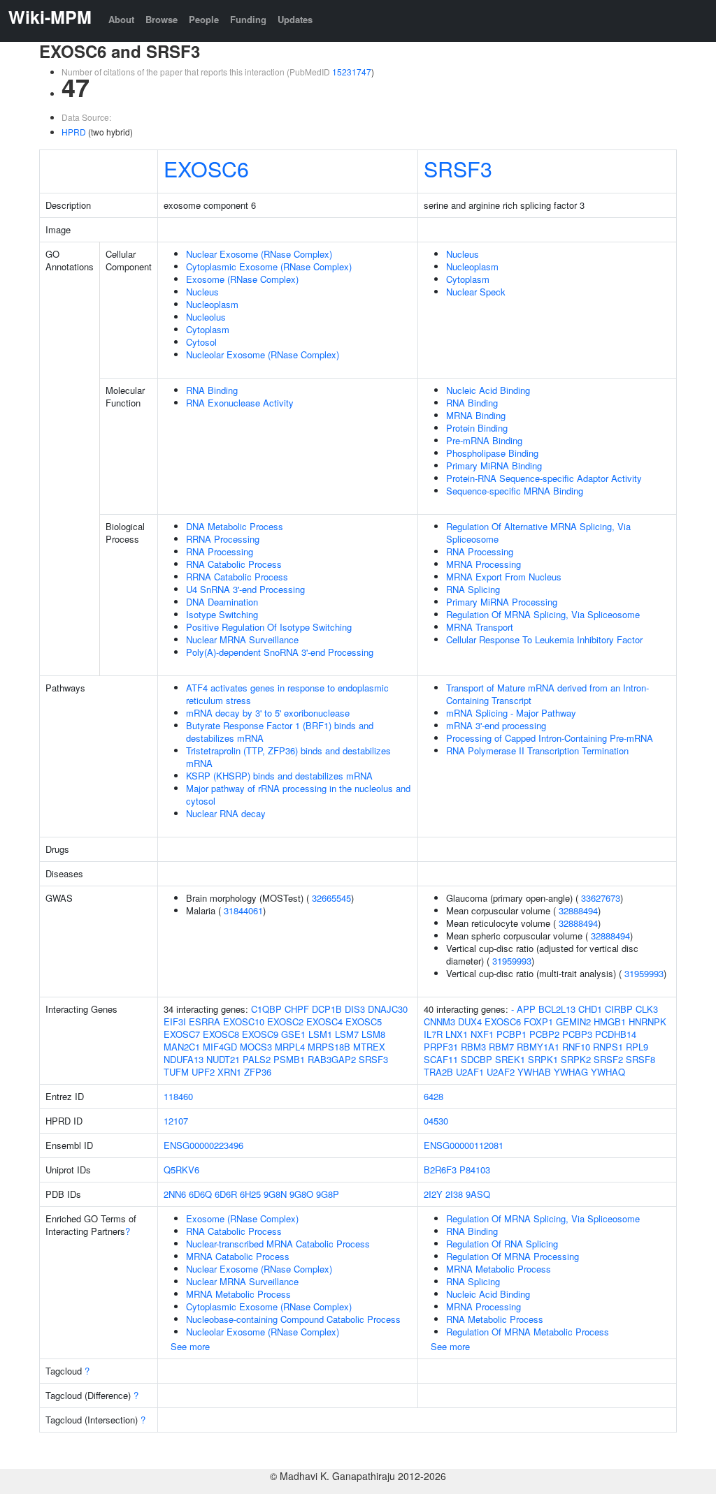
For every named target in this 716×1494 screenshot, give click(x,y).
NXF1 (482, 1034)
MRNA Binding (476, 415)
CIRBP (619, 1009)
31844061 (243, 910)
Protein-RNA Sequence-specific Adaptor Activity (544, 478)
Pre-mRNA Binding (484, 440)
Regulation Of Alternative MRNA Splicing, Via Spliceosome (538, 532)
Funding (248, 19)
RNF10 (576, 1046)
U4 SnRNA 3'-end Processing (245, 589)
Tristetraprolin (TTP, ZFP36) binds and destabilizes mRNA (288, 757)
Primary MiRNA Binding (494, 465)
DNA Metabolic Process (234, 526)
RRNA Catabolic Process (237, 576)
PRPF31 (441, 1046)
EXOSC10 (243, 1021)
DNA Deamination (222, 601)
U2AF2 (501, 1071)
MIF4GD (220, 1046)
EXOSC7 (182, 1034)
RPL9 (637, 1046)
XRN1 (229, 1071)
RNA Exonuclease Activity (240, 402)
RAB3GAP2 (332, 1059)
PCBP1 (511, 1034)
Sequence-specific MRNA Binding (514, 490)
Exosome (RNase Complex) (242, 279)
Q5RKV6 (181, 1169)
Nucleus (202, 291)
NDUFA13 (183, 1059)
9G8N (275, 1194)
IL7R (433, 1034)
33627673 (600, 898)
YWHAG (571, 1071)
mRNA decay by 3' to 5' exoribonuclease (268, 712)
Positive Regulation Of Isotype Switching (269, 627)
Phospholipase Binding (492, 453)
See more (190, 1346)
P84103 (474, 1169)
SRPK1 (543, 1059)
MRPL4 (290, 1046)
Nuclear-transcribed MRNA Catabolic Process (278, 1243)
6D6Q (200, 1194)
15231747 (351, 72)
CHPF (297, 1009)
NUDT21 (223, 1059)
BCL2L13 (556, 1009)
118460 (178, 1096)
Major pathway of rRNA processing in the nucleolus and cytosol (298, 794)
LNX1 (456, 1034)
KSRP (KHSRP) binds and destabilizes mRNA (279, 775)
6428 (433, 1096)
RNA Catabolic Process (234, 564)
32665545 (331, 898)
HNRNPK (647, 1021)
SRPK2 (576, 1059)
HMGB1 (610, 1021)
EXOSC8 (221, 1034)
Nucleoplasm (212, 304)
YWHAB (534, 1071)
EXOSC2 (285, 1021)
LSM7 (347, 1034)
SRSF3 (458, 168)
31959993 (511, 960)
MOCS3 (256, 1046)
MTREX (369, 1046)
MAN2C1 (182, 1046)
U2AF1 (470, 1071)
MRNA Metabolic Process (238, 1294)
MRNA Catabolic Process (237, 1256)
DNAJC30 (388, 1009)
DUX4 (470, 1021)
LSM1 (320, 1034)
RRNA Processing (222, 538)
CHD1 (590, 1009)
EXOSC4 (324, 1021)
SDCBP (476, 1059)
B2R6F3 (440, 1169)
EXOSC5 (363, 1021)
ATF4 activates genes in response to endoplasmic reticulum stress (287, 694)
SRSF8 (640, 1059)
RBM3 (473, 1046)
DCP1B (327, 1009)
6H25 (250, 1194)
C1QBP (266, 1009)
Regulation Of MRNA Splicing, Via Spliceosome (543, 614)
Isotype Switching (222, 614)
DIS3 (355, 1009)
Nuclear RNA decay (226, 813)
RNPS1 (608, 1046)
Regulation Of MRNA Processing (512, 1256)
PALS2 (257, 1059)
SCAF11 (441, 1059)
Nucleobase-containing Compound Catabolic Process (293, 1319)
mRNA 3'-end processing (496, 725)
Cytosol (201, 342)
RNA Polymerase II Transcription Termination (537, 750)
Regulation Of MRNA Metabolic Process (527, 1331)
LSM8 (373, 1034)
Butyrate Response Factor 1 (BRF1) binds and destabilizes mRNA (279, 732)
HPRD (74, 132)
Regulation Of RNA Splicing (502, 1243)
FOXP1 (538, 1021)
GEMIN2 (573, 1021)
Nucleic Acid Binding (488, 390)
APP (526, 1009)
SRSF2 (608, 1059)
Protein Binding (477, 427)
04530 (436, 1120)
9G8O (301, 1194)
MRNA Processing (483, 564)
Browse (161, 19)
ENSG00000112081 (463, 1145)
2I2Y (433, 1194)
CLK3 (647, 1009)
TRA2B (438, 1071)
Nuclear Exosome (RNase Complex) (259, 254)
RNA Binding (212, 390)
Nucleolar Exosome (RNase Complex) (262, 354)
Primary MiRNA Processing (501, 601)
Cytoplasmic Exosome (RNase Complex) (269, 266)
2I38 (454, 1194)
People (204, 19)
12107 (176, 1120)
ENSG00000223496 (203, 1145)
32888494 (578, 910)
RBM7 (501, 1046)
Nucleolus (206, 316)
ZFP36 (257, 1071)
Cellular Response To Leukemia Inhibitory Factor (544, 639)
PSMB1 (289, 1059)
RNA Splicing (473, 589)
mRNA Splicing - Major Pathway (511, 712)
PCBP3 (577, 1034)
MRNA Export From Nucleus (503, 576)
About (121, 19)
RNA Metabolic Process (494, 1319)
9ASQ (478, 1194)
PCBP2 (544, 1034)
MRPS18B (329, 1046)
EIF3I (175, 1021)
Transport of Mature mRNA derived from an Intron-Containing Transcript (547, 694)
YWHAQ (608, 1071)
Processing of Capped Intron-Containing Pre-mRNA (549, 738)
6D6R (226, 1194)
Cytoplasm (207, 329)
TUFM (176, 1071)
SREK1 (510, 1059)
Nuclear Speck (476, 291)
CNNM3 (439, 1021)
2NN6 (175, 1194)
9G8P (327, 1194)
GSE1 (293, 1034)
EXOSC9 (260, 1034)
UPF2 (203, 1071)
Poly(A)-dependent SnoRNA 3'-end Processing (279, 652)
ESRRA (204, 1021)
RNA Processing (219, 551)
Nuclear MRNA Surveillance (242, 639)
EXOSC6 (206, 168)
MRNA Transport (479, 627)
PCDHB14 (615, 1034)
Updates (295, 19)
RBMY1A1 (538, 1046)
